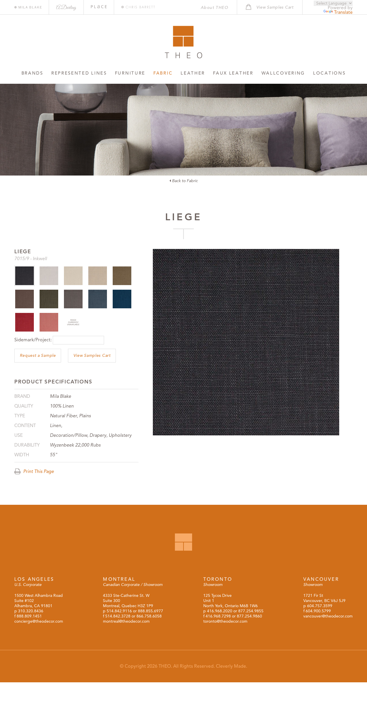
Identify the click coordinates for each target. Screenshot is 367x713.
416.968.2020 (219, 611)
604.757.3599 (319, 605)
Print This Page (38, 471)
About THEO (214, 7)
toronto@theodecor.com (225, 621)
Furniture (130, 73)
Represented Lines (79, 73)
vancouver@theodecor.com (328, 616)
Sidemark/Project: (33, 340)
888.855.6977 (150, 611)
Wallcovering (283, 73)
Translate (343, 12)
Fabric (163, 73)
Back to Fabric (184, 180)
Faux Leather (233, 73)
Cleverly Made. (231, 666)
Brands (32, 73)
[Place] (99, 6)
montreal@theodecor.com (126, 621)
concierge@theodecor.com (38, 621)
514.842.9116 (119, 611)
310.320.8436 (30, 611)
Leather (193, 73)
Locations (329, 73)
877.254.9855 (250, 611)
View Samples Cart (92, 355)
